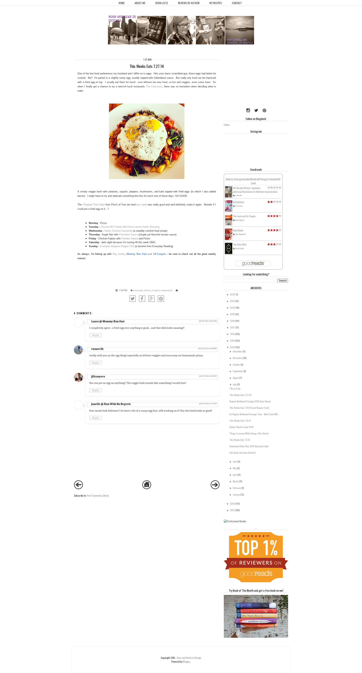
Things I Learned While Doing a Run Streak (248, 433)
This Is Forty (234, 388)
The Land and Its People (244, 216)
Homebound (238, 202)
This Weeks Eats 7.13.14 (240, 420)
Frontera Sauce (129, 238)
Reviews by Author (188, 3)
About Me (140, 3)
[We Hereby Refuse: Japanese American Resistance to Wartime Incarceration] (228, 196)
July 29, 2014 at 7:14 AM (207, 404)
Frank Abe (238, 195)
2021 (232, 301)
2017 (232, 327)
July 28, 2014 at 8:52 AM (207, 321)
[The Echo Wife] (228, 253)
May (234, 468)
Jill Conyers (159, 254)
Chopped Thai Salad (94, 204)
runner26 (97, 349)
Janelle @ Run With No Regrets (111, 404)
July (234, 384)
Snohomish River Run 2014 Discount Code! (249, 446)
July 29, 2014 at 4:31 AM (207, 376)
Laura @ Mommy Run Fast (107, 321)
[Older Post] (215, 488)
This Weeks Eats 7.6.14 (239, 439)
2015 (232, 340)
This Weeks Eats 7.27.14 (240, 394)
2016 (232, 334)
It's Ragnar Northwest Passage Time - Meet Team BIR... (254, 414)
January (236, 494)
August (236, 377)
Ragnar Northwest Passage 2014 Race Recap (250, 401)
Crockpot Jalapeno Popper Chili (117, 246)
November (237, 358)
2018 (232, 320)
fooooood (138, 290)
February (237, 487)
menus (147, 290)
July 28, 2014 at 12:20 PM (207, 349)
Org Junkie (119, 254)
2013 (232, 503)
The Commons (154, 86)
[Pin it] (161, 298)
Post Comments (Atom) (98, 495)
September (238, 371)
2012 (232, 510)
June (235, 461)
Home (122, 3)
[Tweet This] (132, 298)
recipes (156, 290)
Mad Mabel (238, 230)
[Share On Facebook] (142, 298)
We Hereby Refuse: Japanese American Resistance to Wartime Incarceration (255, 190)
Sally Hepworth (240, 234)
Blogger (186, 661)
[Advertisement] (247, 80)
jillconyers (98, 376)
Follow (227, 125)
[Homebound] (228, 211)
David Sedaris (240, 220)
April (235, 474)
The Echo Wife (239, 244)
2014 (232, 347)
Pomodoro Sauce (129, 234)
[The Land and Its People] (228, 224)
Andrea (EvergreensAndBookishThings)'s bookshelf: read (253, 181)
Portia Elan (238, 205)
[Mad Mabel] (228, 239)
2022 (232, 294)
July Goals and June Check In (242, 452)
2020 (232, 307)
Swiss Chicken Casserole (118, 230)
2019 (232, 314)
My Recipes (215, 3)
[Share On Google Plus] (151, 298)
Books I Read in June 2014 (241, 427)
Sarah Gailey (239, 248)
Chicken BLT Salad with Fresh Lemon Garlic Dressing (130, 226)
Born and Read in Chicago (189, 658)
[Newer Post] (78, 488)
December (237, 351)
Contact (237, 3)
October (236, 364)
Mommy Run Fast (137, 254)
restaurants (166, 290)
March (236, 481)
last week (141, 204)
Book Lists (161, 3)
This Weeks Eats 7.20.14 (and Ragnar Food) (249, 407)
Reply (95, 335)
